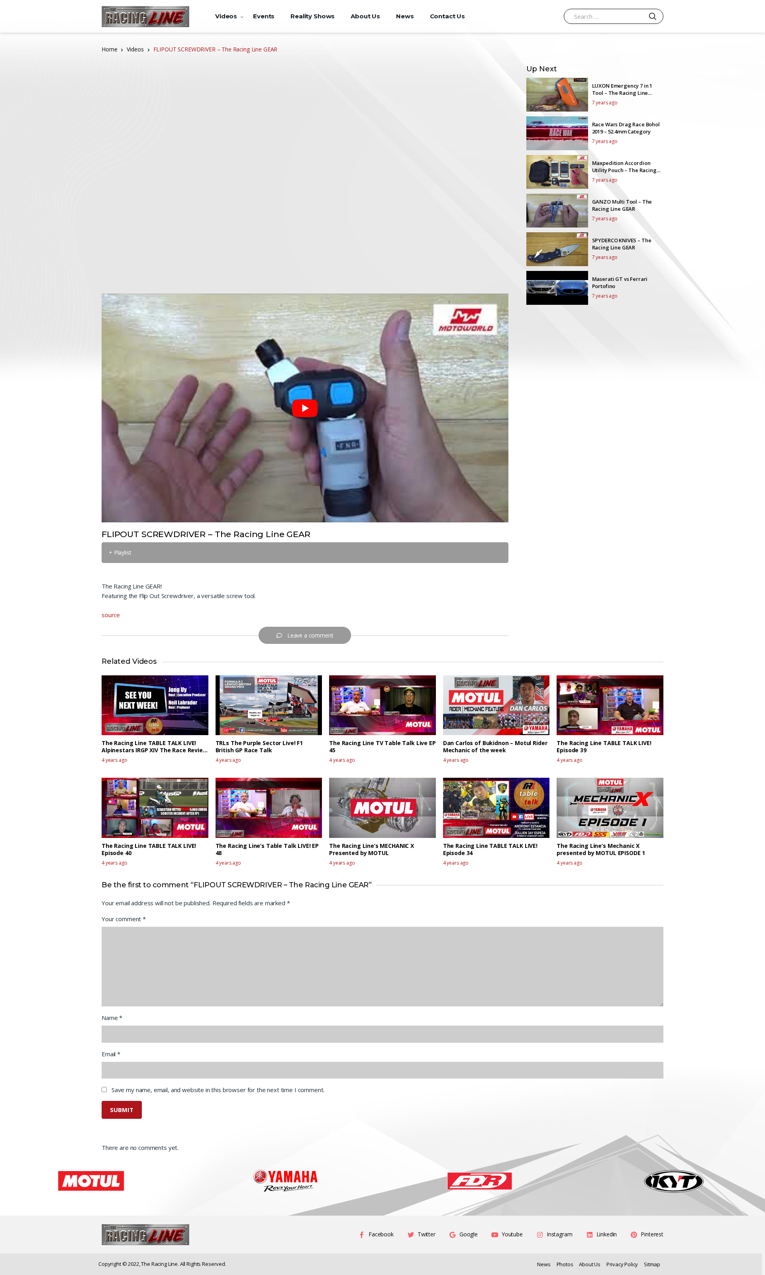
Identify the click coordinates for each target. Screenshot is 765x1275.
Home (109, 49)
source (111, 615)
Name (112, 1018)
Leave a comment (310, 635)
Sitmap (652, 1264)
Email (111, 1054)
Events (264, 16)
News (405, 16)
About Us (365, 16)
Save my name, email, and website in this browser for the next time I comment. (218, 1090)
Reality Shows (312, 16)
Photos (565, 1264)
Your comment (124, 919)
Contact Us (447, 16)
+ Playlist (120, 552)
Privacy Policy (622, 1264)
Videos (226, 16)
